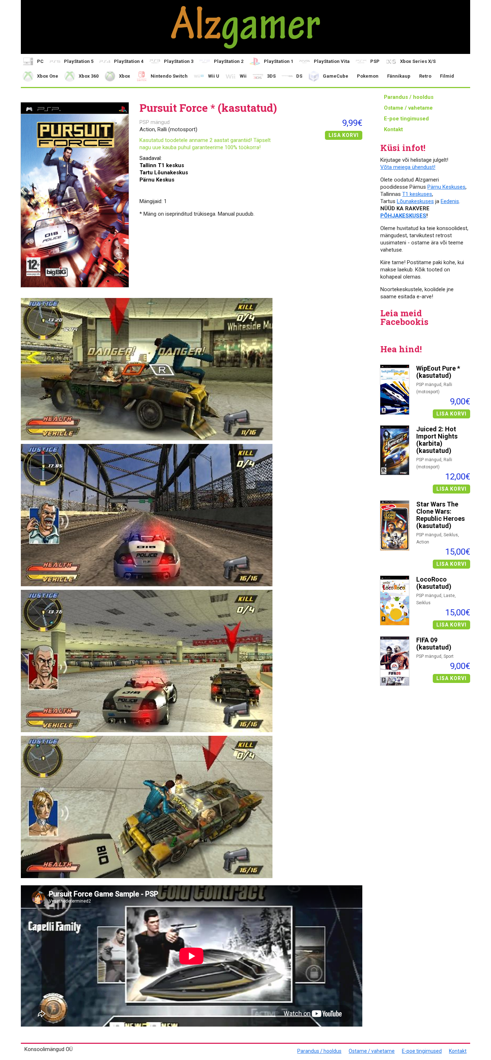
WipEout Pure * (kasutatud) (438, 372)
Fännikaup (398, 76)
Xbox (124, 76)
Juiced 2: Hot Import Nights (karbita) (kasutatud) (437, 440)
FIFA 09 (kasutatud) (433, 644)
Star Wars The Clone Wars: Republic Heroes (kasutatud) (440, 515)
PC (40, 61)
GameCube (335, 76)
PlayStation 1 (278, 61)
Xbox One (47, 76)
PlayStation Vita (332, 61)
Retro (425, 76)
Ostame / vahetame (408, 108)
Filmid (447, 76)
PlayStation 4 (128, 61)
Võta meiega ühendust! (407, 167)
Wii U (213, 76)
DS (299, 76)
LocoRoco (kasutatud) (433, 583)
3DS (271, 76)
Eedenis (450, 201)
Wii (243, 76)
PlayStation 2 (228, 61)
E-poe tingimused (406, 118)
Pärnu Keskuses (446, 187)
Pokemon (367, 76)
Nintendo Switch (169, 76)
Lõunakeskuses (415, 201)
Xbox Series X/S (418, 61)
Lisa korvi (451, 414)
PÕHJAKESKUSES (403, 215)
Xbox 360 (88, 76)
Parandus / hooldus (408, 97)
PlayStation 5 (78, 61)
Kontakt (393, 129)
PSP (375, 61)
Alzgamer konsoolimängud (245, 27)
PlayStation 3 (178, 61)
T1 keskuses (417, 194)
